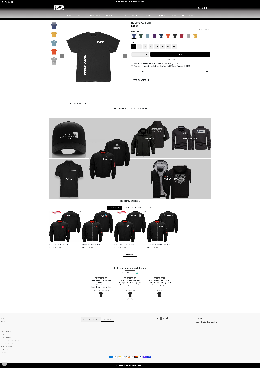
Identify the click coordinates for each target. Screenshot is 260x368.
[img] (130, 271)
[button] (170, 29)
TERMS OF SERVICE (7, 325)
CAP (182, 15)
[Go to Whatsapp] (9, 2)
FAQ (2, 334)
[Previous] (54, 24)
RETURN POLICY (6, 331)
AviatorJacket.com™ (139, 365)
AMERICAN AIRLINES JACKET (93, 244)
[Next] (54, 63)
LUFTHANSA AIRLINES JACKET (158, 244)
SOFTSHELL (135, 15)
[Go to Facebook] (3, 2)
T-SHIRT (173, 15)
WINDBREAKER (94, 15)
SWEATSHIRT (110, 15)
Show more (130, 254)
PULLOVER (148, 15)
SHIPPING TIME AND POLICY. (10, 340)
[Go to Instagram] (6, 2)
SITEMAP (3, 352)
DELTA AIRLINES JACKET (58, 244)
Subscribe (107, 319)
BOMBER (70, 15)
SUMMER (161, 15)
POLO (191, 15)
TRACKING (4, 322)
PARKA (123, 15)
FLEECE (81, 15)
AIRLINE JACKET (115, 208)
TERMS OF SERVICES (7, 346)
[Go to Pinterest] (12, 2)
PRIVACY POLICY (6, 328)
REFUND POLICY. (6, 349)
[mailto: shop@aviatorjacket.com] (200, 322)
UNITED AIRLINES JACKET (124, 244)
